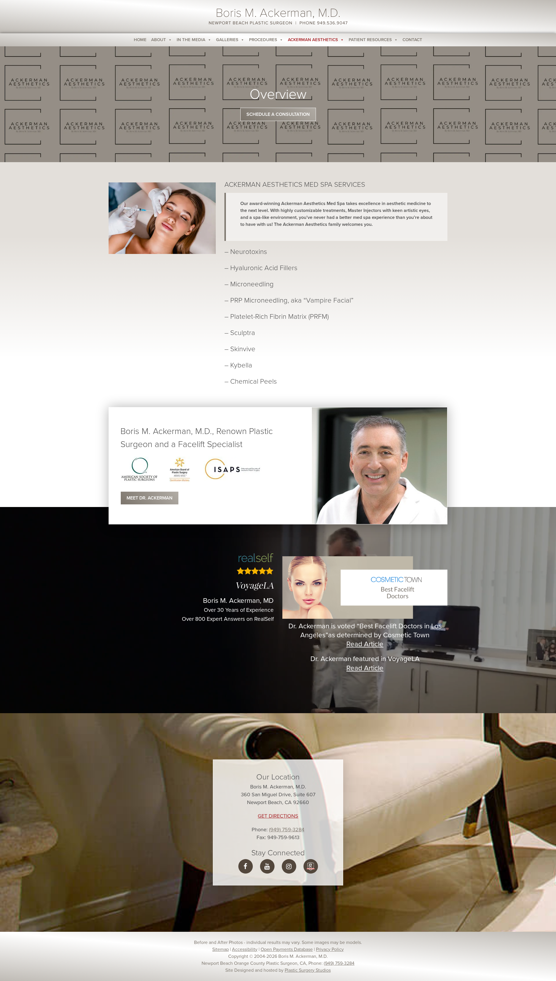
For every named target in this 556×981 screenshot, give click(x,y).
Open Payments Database (287, 949)
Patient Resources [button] (370, 39)
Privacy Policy (330, 949)
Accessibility (244, 949)
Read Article (364, 644)
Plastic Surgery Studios (308, 970)
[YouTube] (267, 866)
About (158, 39)
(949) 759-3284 (286, 829)
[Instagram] (289, 866)
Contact (412, 39)
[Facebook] (245, 866)
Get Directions (278, 816)
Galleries (227, 39)
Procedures (263, 39)
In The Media (191, 39)
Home (140, 39)
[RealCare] (310, 866)
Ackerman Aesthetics (313, 39)
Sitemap (220, 949)
